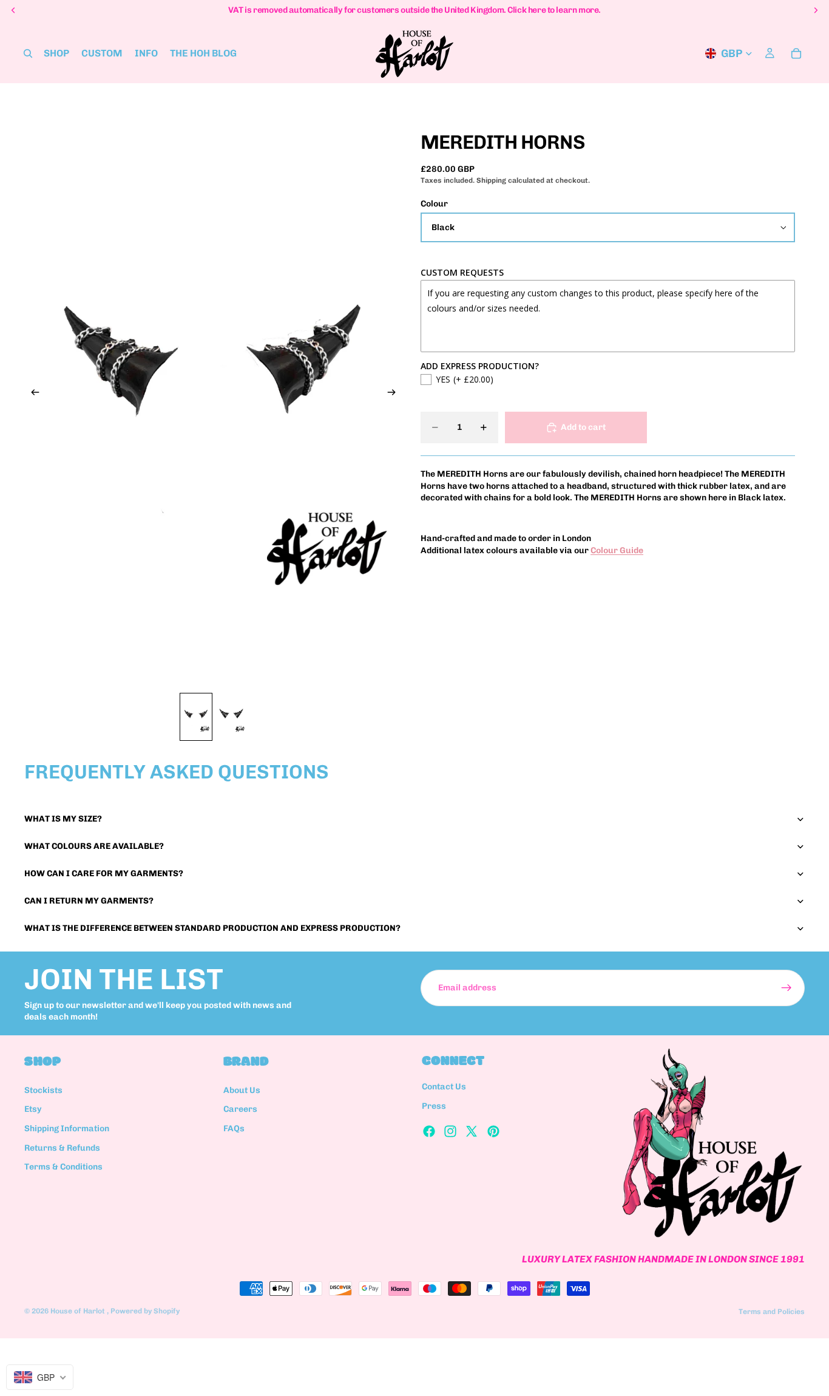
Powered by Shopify (145, 1311)
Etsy (33, 1109)
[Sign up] (786, 988)
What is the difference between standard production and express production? (212, 928)
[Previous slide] (31, 394)
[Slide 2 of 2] (231, 717)
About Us (241, 1089)
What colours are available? (94, 846)
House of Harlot (78, 1311)
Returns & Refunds (62, 1147)
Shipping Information (66, 1128)
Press (434, 1106)
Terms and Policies (772, 1311)
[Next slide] (395, 394)
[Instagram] (450, 1130)
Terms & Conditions (63, 1167)
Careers (240, 1109)
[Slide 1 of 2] (196, 717)
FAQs (234, 1128)
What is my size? (63, 819)
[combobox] (39, 1377)
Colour (434, 204)
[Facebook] (429, 1130)
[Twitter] (471, 1130)
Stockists (43, 1089)
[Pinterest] (493, 1130)
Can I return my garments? (89, 901)
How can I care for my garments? (103, 873)
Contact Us (444, 1086)
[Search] (28, 53)
